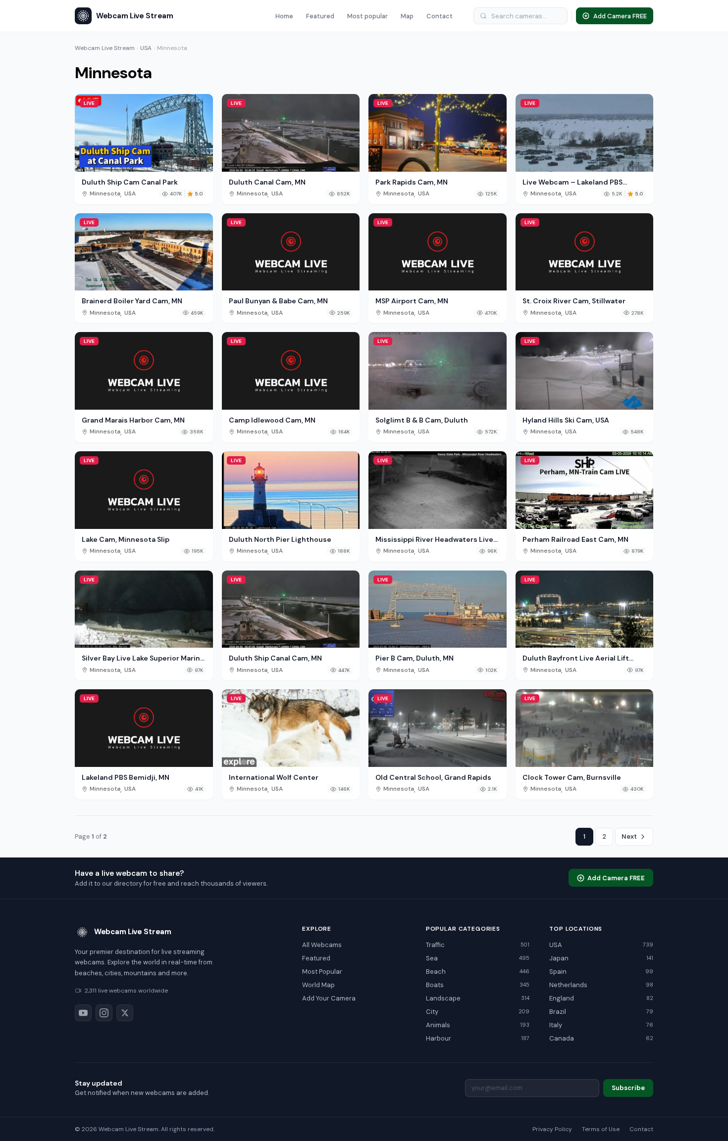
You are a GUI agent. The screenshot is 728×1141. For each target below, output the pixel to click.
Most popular (367, 16)
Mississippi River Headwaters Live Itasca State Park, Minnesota (434, 539)
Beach (478, 971)
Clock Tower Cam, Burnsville (571, 777)
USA (146, 48)
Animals (478, 1025)
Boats (478, 985)
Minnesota (105, 193)
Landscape (478, 998)
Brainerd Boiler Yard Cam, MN (132, 300)
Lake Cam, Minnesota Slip (125, 539)
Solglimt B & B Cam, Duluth (421, 420)
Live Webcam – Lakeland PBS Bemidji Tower (572, 182)
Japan (601, 958)
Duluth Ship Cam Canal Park (130, 182)
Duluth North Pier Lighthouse (280, 539)
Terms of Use (601, 1129)
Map (407, 16)
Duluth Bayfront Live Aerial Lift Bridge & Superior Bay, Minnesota (579, 658)
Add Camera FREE (616, 878)
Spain (601, 971)
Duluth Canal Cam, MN (267, 182)
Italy (601, 1025)
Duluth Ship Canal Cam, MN (275, 658)
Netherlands (601, 985)
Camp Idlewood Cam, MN (272, 420)
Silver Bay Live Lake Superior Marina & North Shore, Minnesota (143, 658)
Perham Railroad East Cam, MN (575, 539)
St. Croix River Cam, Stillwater (573, 300)
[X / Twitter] (124, 1012)
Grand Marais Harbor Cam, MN (133, 420)
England (601, 998)
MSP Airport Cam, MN (411, 300)
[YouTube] (83, 1012)
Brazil (601, 1011)
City (478, 1011)
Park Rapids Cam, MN (411, 182)
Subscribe (628, 1088)
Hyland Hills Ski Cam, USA (565, 420)
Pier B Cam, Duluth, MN (414, 658)
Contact (439, 16)
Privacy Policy (552, 1129)
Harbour (478, 1038)
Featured (320, 16)
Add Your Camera (329, 998)
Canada (601, 1038)
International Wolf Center (273, 777)
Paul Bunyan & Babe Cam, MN (278, 300)
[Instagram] (104, 1012)
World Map (318, 985)
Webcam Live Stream (105, 48)
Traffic (478, 945)
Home (284, 16)
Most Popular (322, 971)
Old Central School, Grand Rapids (433, 777)
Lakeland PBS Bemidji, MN (125, 777)
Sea (478, 958)
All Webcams (322, 945)
